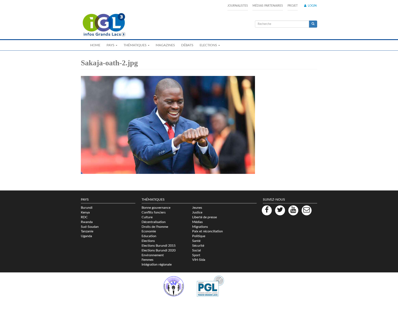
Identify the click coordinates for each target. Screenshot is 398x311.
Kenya (85, 212)
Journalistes (237, 5)
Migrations (200, 226)
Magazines (165, 45)
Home (95, 45)
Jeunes (197, 207)
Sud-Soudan (90, 226)
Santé (196, 241)
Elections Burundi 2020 (159, 250)
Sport (196, 255)
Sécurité (198, 245)
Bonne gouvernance (156, 207)
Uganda (86, 236)
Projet (293, 5)
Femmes (147, 259)
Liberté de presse (204, 217)
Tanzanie (87, 231)
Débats (187, 45)
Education (149, 236)
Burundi (86, 207)
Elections (148, 241)
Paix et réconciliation (207, 231)
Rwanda (87, 222)
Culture (147, 217)
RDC (84, 217)
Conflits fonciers (154, 212)
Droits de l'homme (155, 226)
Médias (197, 222)
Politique (198, 236)
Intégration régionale (157, 264)
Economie (149, 231)
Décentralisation (154, 222)
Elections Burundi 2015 (159, 245)
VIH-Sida (198, 259)
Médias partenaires (267, 5)
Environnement (153, 255)
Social (196, 250)
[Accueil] (103, 25)
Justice (197, 212)
